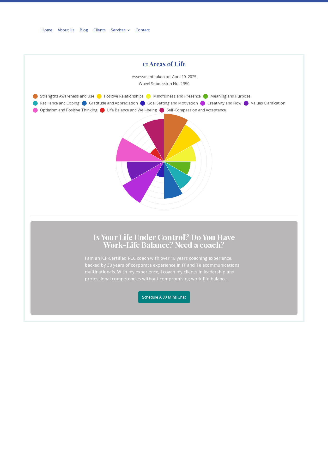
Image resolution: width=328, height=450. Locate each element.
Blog (84, 30)
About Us (66, 30)
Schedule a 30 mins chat (164, 297)
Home (47, 30)
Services (118, 30)
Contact (143, 30)
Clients (99, 30)
